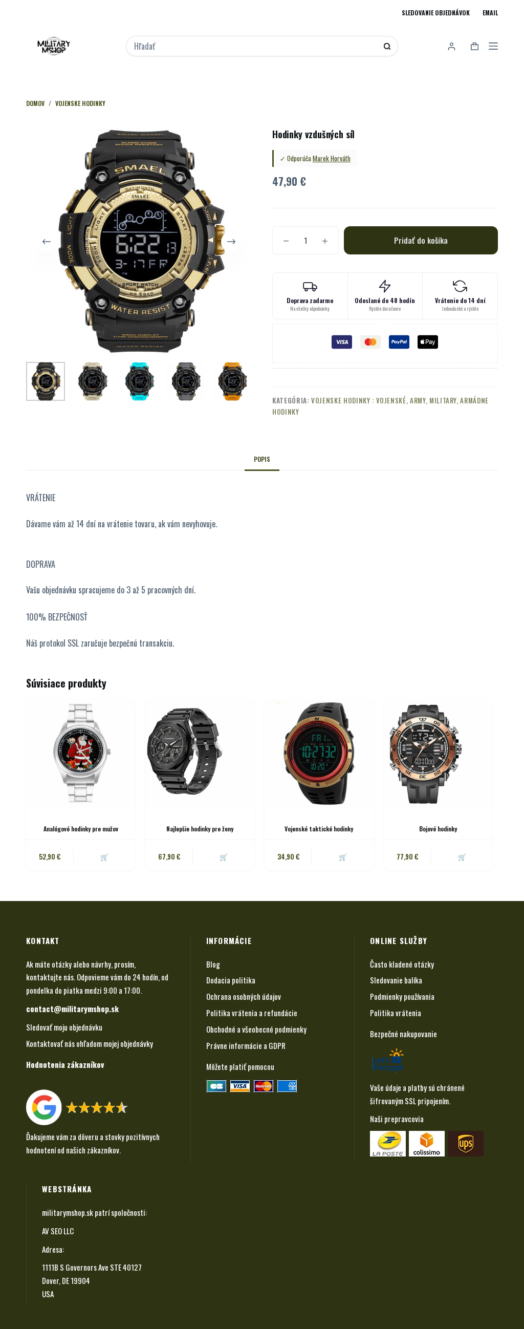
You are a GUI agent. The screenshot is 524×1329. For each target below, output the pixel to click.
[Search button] (387, 46)
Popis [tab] (262, 459)
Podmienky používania (402, 996)
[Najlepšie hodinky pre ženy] (199, 753)
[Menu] (493, 46)
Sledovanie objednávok (436, 12)
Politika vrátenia (395, 1012)
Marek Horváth (332, 158)
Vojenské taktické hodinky (319, 828)
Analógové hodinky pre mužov (80, 828)
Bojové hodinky (438, 828)
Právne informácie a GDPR (246, 1045)
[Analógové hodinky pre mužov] (80, 753)
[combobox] (255, 46)
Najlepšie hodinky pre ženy (199, 828)
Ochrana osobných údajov (243, 996)
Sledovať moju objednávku (64, 1027)
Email (490, 12)
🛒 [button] (104, 856)
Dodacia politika (230, 979)
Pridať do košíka (421, 240)
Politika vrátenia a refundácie (251, 1012)
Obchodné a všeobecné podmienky (256, 1029)
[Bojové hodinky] (438, 753)
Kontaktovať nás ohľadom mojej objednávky (89, 1043)
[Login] (451, 46)
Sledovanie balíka (396, 979)
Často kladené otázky (402, 964)
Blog (213, 964)
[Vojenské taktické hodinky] (319, 753)
